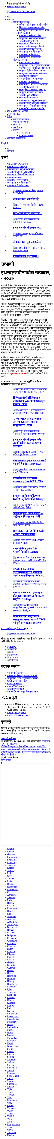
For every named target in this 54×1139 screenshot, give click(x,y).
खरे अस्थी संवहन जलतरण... (27, 213)
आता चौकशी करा (8, 738)
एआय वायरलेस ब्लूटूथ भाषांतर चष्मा (34, 30)
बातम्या (16, 130)
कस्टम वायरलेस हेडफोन (29, 43)
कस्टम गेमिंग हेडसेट (21, 33)
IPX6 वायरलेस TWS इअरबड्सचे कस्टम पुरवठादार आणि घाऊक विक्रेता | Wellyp (28, 572)
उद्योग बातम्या (24, 132)
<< (2, 628)
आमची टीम (17, 127)
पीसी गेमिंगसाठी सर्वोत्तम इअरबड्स (36, 752)
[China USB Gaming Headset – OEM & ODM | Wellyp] (30, 507)
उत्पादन (10, 19)
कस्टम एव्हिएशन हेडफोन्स (30, 49)
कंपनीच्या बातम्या (26, 135)
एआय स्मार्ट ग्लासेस (21, 22)
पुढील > (18, 628)
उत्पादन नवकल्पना (21, 119)
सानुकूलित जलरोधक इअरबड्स (32, 89)
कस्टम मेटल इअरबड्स (28, 87)
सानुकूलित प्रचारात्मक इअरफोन (33, 73)
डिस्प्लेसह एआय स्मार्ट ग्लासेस (32, 27)
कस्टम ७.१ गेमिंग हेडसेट (29, 54)
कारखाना (17, 124)
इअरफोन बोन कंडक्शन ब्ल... (27, 227)
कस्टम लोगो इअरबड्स (28, 76)
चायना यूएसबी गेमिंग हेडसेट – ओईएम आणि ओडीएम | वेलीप (28, 515)
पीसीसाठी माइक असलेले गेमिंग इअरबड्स (18, 746)
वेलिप (9, 116)
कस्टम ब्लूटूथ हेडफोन (28, 41)
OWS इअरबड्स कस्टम (29, 62)
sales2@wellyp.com (16, 6)
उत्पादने (10, 151)
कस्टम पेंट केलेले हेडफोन (30, 35)
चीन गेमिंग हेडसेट (8, 754)
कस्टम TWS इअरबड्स (29, 95)
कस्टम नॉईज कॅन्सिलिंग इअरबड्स (33, 84)
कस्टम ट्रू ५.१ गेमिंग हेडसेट (31, 51)
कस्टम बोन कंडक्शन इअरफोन (32, 108)
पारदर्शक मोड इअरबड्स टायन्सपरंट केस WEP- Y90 (28, 480)
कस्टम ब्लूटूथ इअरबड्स (29, 81)
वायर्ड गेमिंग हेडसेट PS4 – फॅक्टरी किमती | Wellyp (26, 550)
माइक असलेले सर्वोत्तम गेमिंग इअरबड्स (24, 749)
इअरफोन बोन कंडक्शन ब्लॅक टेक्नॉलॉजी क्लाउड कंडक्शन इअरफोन (27, 443)
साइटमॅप (13, 744)
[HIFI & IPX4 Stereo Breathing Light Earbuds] (30, 490)
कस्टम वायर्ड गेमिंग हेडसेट (30, 57)
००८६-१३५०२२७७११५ (17, 715)
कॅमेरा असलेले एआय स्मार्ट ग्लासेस (33, 24)
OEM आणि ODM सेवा (17, 111)
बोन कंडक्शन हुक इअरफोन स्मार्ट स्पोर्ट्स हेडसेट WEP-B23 (29, 462)
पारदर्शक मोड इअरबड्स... (26, 256)
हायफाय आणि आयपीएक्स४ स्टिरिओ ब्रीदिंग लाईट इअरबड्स (29, 497)
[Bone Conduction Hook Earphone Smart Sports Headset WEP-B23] (30, 454)
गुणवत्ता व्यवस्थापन (21, 122)
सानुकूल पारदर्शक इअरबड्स (31, 92)
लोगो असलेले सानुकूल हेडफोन (32, 46)
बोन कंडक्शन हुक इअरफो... (27, 242)
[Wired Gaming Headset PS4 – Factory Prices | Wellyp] (30, 543)
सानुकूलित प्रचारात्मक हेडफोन (32, 38)
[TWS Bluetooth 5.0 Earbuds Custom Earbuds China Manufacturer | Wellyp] (30, 413)
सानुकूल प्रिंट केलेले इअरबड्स (32, 70)
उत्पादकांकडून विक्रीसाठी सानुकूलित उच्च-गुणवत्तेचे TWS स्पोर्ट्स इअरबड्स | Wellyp (29, 619)
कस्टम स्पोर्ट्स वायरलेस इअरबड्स (33, 103)
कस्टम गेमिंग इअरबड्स (28, 97)
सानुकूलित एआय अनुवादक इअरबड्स (34, 65)
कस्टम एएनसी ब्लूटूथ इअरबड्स (32, 100)
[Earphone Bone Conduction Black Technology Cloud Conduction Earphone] (30, 433)
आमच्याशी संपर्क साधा (16, 138)
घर (8, 16)
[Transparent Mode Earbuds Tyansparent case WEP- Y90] (30, 472)
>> (23, 628)
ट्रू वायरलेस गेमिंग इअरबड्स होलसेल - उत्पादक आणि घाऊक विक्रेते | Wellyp (28, 596)
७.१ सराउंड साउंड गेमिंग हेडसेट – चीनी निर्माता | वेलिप (29, 532)
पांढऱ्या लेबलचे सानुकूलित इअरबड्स (34, 68)
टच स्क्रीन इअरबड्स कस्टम (31, 78)
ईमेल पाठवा (6, 760)
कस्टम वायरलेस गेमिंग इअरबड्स (32, 105)
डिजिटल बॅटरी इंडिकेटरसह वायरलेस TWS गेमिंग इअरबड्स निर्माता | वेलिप (29, 401)
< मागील (8, 628)
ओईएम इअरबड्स (20, 60)
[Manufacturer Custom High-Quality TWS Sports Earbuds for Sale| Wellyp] (30, 610)
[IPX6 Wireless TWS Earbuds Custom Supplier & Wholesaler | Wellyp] (30, 563)
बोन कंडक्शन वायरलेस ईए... (27, 199)
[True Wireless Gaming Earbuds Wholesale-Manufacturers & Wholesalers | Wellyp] (30, 586)
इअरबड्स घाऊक (14, 114)
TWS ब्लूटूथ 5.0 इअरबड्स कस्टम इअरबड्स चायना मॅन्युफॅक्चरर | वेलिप (27, 422)
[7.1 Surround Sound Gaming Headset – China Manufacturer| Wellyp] (30, 525)
